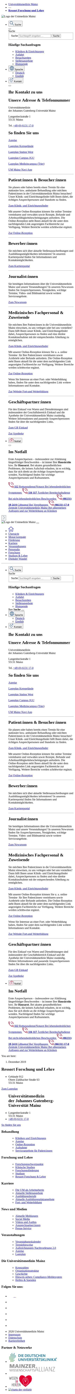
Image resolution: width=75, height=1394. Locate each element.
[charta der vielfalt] (20, 1389)
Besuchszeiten (23, 57)
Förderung (14, 540)
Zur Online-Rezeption (20, 232)
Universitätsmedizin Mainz (23, 4)
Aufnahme (21, 1147)
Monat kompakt (17, 536)
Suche (11, 31)
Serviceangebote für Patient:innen (33, 1150)
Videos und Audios (25, 1222)
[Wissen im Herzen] (20, 1386)
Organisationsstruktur (27, 1270)
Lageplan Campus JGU (21, 157)
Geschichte (21, 1273)
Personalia (14, 549)
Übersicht (13, 533)
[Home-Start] (11, 530)
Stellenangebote (24, 60)
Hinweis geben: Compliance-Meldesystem (38, 1276)
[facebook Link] (11, 1319)
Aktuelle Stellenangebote (29, 1193)
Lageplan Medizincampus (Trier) (26, 163)
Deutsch (19, 72)
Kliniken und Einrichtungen (30, 1138)
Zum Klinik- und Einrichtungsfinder (28, 205)
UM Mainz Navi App (20, 169)
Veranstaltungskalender (28, 1241)
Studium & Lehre (18, 555)
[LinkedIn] (11, 1302)
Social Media (22, 1219)
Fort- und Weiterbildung (28, 1202)
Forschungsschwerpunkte (29, 1164)
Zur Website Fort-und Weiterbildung (28, 391)
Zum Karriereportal (19, 266)
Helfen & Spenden (25, 1280)
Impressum (14, 1334)
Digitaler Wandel (17, 558)
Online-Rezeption (25, 1144)
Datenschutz (15, 1337)
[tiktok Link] (11, 1325)
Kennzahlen (22, 1267)
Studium (20, 1173)
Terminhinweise (24, 1244)
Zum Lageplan (9, 1088)
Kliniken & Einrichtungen (29, 51)
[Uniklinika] (32, 1361)
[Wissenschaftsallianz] (32, 1373)
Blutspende (21, 63)
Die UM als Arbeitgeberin (29, 1189)
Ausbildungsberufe (25, 1196)
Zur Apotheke (16, 433)
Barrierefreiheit (16, 1340)
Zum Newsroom (17, 302)
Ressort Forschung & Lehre (30, 1176)
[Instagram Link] (11, 1313)
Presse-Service (23, 1228)
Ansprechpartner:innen (27, 1225)
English (19, 75)
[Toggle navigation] (37, 523)
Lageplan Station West (20, 152)
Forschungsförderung (27, 1170)
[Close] (9, 28)
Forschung (14, 552)
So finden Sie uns (11, 1124)
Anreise (12, 140)
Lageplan (20, 1254)
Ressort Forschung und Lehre (26, 10)
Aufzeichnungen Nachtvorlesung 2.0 (35, 1247)
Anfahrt (19, 54)
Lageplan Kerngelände (20, 146)
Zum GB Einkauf (18, 427)
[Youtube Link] (12, 1307)
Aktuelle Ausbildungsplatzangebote (34, 1199)
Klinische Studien (25, 1167)
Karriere (12, 543)
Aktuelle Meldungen (26, 1215)
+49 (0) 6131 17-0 (23, 125)
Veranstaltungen (17, 546)
